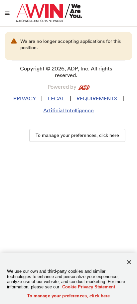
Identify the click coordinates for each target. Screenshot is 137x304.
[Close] (129, 262)
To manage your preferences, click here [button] (77, 135)
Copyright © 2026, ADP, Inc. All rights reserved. (66, 71)
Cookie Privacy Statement (88, 286)
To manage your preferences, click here (68, 295)
